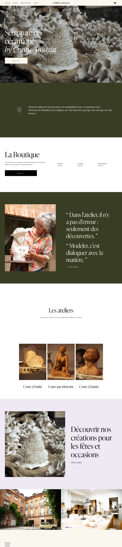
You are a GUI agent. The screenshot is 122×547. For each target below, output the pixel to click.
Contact (35, 3)
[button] (114, 157)
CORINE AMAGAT (61, 2)
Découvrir (16, 60)
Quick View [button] (67, 158)
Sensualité (102, 164)
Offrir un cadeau (76, 462)
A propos (15, 3)
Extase (80, 164)
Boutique (7, 3)
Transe (60, 164)
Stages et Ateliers (25, 3)
